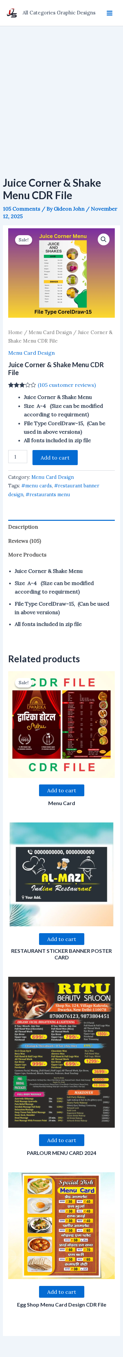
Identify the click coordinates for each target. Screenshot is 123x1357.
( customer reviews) (67, 385)
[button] (104, 239)
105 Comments (21, 208)
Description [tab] (23, 526)
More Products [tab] (27, 554)
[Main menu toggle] (109, 13)
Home (15, 332)
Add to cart (55, 457)
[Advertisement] (61, 90)
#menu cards (36, 486)
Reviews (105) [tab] (24, 540)
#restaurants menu (48, 495)
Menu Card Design (50, 332)
